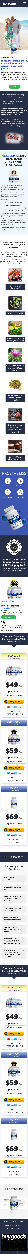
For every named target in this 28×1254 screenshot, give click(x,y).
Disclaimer (9, 1225)
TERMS (5, 1222)
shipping (18, 1229)
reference (19, 1225)
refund (10, 1229)
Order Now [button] (9, 617)
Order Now (15, 87)
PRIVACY (13, 1222)
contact (21, 1222)
